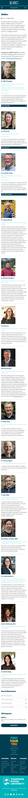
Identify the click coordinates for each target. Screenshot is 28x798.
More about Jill (5, 147)
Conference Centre (23, 766)
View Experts (14, 725)
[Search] (2, 695)
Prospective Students (5, 763)
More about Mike (6, 105)
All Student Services (14, 772)
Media (2, 772)
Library (12, 763)
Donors (2, 770)
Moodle (12, 768)
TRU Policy (14, 752)
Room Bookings (22, 768)
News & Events (22, 763)
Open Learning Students (5, 765)
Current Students (4, 761)
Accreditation (14, 750)
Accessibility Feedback (14, 754)
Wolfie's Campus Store (15, 765)
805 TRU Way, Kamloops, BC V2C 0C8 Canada (14, 788)
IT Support (12, 770)
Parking (21, 765)
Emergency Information (14, 748)
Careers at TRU (22, 761)
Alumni (2, 768)
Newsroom (14, 8)
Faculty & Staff (4, 766)
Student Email (13, 766)
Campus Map (22, 772)
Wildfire (13, 719)
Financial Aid (13, 761)
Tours (21, 770)
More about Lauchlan (7, 194)
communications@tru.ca (13, 58)
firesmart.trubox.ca (18, 396)
